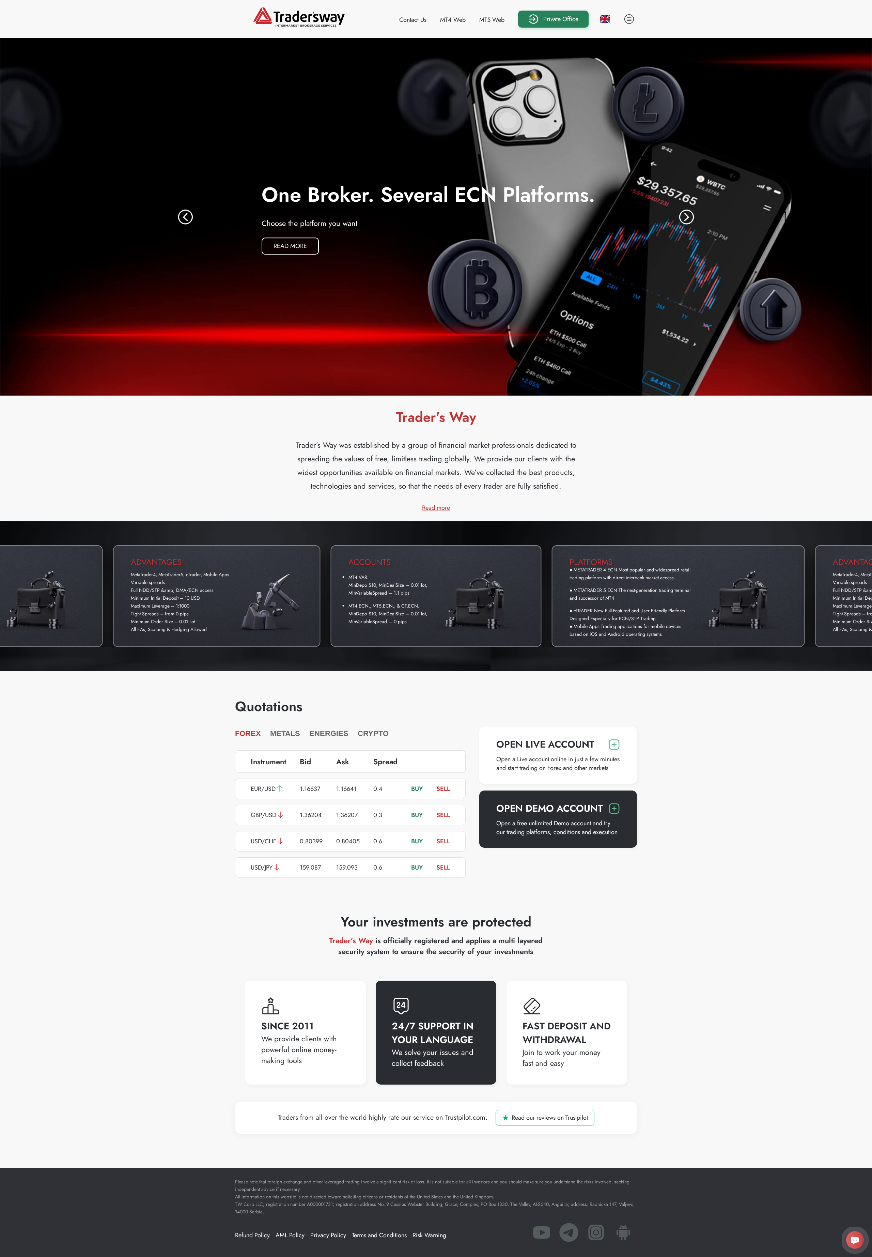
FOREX (248, 733)
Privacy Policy (328, 1235)
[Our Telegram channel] (568, 1234)
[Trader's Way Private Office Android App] (623, 1234)
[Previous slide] (185, 217)
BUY (417, 788)
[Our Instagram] (596, 1234)
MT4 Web (453, 19)
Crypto (373, 733)
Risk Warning (429, 1235)
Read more (296, 244)
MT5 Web (491, 19)
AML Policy (290, 1235)
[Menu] (629, 19)
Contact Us (412, 19)
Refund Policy (252, 1235)
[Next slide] (687, 217)
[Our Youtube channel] (541, 1234)
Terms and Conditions (379, 1235)
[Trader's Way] (299, 24)
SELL (443, 788)
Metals (285, 733)
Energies (328, 733)
